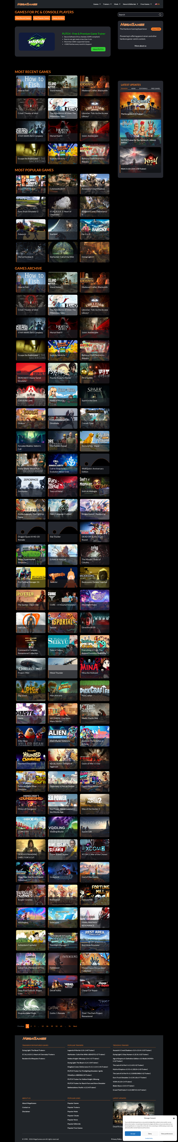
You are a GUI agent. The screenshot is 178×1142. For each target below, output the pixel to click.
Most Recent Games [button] (23, 18)
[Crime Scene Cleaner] (62, 849)
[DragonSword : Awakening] (94, 509)
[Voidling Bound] (62, 827)
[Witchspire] (31, 917)
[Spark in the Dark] (94, 396)
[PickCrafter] (94, 691)
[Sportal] (62, 622)
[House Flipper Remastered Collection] (94, 963)
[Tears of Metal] (62, 486)
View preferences (167, 1134)
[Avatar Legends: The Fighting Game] (31, 509)
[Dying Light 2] (94, 252)
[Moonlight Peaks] (94, 600)
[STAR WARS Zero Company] (31, 131)
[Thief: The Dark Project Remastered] (94, 1008)
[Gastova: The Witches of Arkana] (94, 736)
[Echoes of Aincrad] (62, 554)
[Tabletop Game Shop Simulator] (31, 781)
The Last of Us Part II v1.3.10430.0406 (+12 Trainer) (132, 1073)
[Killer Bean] (31, 736)
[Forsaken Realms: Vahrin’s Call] (31, 441)
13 (43, 1026)
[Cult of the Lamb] (31, 396)
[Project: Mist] (31, 668)
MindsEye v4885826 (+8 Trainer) (80, 1075)
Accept (133, 1134)
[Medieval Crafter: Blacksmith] (94, 86)
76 (69, 1026)
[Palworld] (31, 229)
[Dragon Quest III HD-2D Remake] (31, 532)
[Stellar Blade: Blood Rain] (31, 464)
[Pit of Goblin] (94, 373)
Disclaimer (26, 1111)
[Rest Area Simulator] (94, 940)
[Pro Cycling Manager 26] (31, 577)
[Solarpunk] (62, 917)
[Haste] (31, 713)
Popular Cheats (73, 1116)
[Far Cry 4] (94, 229)
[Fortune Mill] (94, 895)
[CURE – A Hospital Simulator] (62, 600)
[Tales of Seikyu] (62, 645)
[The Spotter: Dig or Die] (31, 600)
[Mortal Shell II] (62, 131)
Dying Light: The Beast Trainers (33, 1050)
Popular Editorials (74, 1124)
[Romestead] (62, 895)
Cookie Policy (149, 1138)
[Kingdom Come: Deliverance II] (94, 207)
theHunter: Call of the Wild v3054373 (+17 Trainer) (86, 1054)
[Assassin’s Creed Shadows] (94, 184)
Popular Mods (73, 1111)
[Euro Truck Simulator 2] (31, 207)
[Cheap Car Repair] (94, 985)
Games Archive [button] (58, 18)
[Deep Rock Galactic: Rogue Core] (31, 985)
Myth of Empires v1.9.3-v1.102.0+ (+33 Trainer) (130, 1069)
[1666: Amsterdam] (94, 131)
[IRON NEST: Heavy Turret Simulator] (31, 373)
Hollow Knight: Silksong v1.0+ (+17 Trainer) (83, 1058)
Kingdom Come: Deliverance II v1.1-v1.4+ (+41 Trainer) (88, 1067)
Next (75, 1026)
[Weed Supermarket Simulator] (31, 554)
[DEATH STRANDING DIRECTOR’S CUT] (31, 849)
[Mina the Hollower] (94, 668)
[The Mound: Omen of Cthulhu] (94, 554)
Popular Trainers (74, 1107)
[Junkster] (62, 577)
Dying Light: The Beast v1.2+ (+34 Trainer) (83, 1063)
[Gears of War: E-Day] (94, 759)
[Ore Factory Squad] (62, 441)
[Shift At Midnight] (94, 486)
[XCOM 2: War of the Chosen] (94, 849)
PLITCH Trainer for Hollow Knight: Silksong (83, 1079)
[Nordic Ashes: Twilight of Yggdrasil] (62, 759)
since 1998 (156, 29)
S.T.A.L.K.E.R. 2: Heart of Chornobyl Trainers (38, 1054)
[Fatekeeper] (62, 963)
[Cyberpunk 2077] (62, 184)
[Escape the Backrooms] (31, 154)
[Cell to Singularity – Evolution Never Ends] (62, 464)
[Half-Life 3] (31, 622)
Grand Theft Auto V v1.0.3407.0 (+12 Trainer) (129, 1090)
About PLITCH (98, 49)
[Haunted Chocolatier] (31, 759)
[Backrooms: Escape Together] (94, 577)
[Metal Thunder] (62, 668)
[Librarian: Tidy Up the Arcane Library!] (94, 108)
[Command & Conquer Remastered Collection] (31, 645)
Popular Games (73, 1103)
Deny (150, 1134)
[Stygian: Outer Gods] (31, 1008)
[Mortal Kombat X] (31, 252)
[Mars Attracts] (62, 691)
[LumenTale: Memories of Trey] (31, 963)
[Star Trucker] (62, 532)
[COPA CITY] (31, 827)
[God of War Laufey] (94, 872)
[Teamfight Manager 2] (62, 940)
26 (47, 1026)
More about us (140, 46)
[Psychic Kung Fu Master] (62, 373)
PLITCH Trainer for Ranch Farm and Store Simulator (86, 1083)
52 (56, 1026)
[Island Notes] (62, 86)
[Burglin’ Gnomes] (31, 895)
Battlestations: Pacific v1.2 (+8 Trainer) (82, 1087)
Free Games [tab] (155, 88)
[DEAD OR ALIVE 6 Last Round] (94, 532)
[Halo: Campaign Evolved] (62, 509)
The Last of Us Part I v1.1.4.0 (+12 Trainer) (128, 1065)
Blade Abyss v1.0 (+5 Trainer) (123, 1086)
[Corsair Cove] (94, 418)
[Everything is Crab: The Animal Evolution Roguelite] (94, 645)
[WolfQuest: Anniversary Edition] (94, 464)
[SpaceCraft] (94, 827)
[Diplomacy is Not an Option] (62, 781)
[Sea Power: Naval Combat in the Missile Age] (62, 804)
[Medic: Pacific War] (94, 713)
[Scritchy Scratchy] (62, 154)
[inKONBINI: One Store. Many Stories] (62, 713)
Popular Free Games (75, 1128)
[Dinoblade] (62, 418)
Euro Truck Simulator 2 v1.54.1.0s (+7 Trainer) (129, 1077)
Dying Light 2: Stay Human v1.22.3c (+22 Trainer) (130, 1054)
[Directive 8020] (94, 622)
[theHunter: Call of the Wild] (62, 252)
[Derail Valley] (62, 985)
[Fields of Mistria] (62, 396)
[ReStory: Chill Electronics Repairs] (94, 154)
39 (52, 1026)
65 (61, 1026)
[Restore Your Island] (94, 441)
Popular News (73, 1120)
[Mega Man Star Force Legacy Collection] (31, 872)
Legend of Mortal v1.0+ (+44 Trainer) (81, 1050)
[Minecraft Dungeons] (31, 804)
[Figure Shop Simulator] (94, 781)
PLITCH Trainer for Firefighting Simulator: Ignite (85, 1071)
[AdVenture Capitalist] (31, 940)
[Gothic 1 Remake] (62, 1008)
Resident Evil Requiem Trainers (33, 1058)
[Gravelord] (62, 872)
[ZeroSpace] (31, 486)
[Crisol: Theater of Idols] (31, 108)
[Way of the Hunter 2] (94, 804)
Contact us (26, 1107)
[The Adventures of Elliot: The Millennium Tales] (62, 108)
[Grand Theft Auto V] (31, 184)
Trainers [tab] (124, 88)
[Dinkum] (31, 418)
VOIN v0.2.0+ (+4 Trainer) (122, 1082)
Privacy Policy (116, 1139)
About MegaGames (29, 1103)
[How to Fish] (31, 86)
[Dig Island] (31, 691)
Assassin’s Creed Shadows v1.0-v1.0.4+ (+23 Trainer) (132, 1050)
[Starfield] (62, 229)
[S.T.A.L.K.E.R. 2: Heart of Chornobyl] (62, 207)
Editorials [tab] (143, 88)
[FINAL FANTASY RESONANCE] (94, 917)
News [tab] (133, 88)
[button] (174, 1118)
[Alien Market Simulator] (62, 736)
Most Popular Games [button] (41, 18)
